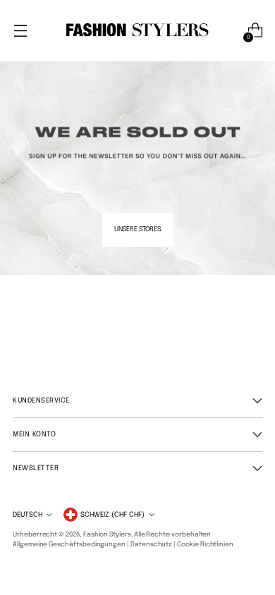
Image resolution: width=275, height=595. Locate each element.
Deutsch (27, 514)
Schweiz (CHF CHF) (112, 514)
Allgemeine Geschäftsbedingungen (69, 544)
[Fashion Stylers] (137, 31)
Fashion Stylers (107, 535)
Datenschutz (151, 544)
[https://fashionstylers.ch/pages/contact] (137, 137)
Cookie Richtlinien (205, 544)
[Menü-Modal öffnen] (20, 30)
